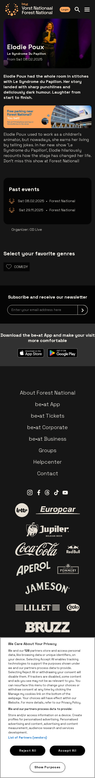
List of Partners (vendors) (27, 737)
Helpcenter (47, 461)
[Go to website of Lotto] (22, 510)
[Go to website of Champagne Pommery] (68, 569)
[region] (47, 707)
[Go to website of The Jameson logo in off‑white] (47, 588)
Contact (47, 473)
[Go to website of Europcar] (58, 510)
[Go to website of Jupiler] (47, 529)
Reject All (27, 751)
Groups (47, 450)
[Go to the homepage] (29, 9)
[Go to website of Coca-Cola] (37, 549)
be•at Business (47, 438)
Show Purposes (47, 767)
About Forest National (47, 392)
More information (66, 118)
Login (64, 9)
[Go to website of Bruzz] (47, 627)
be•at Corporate (47, 427)
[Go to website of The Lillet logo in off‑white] (37, 608)
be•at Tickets (47, 415)
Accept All (67, 751)
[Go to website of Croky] (73, 608)
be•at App (47, 404)
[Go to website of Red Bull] (73, 549)
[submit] (83, 310)
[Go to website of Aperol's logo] (33, 568)
